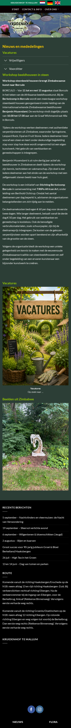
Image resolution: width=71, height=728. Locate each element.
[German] (50, 3)
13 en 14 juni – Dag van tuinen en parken (25, 563)
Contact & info (32, 9)
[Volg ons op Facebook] (31, 709)
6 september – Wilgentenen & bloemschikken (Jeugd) (32, 534)
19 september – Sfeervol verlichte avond (25, 527)
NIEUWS (18, 721)
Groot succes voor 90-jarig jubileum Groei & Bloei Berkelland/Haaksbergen (30, 549)
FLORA (53, 721)
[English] (57, 3)
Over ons (51, 9)
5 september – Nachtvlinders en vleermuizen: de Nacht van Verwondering (33, 519)
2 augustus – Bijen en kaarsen (19, 540)
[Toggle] (5, 60)
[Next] (66, 449)
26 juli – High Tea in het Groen (19, 557)
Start (15, 9)
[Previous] (4, 449)
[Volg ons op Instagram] (39, 709)
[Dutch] (42, 3)
